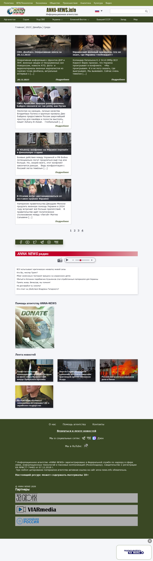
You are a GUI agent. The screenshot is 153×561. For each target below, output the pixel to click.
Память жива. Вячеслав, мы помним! (34, 282)
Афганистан (10, 19)
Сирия (26, 19)
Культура (98, 3)
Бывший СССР (103, 19)
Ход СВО (40, 19)
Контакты (98, 424)
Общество (55, 3)
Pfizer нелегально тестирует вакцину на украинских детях (44, 276)
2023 (28, 27)
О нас (52, 424)
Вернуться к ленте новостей (76, 430)
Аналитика (85, 3)
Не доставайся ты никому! (29, 286)
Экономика (41, 3)
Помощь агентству (74, 424)
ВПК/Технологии (24, 3)
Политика (8, 3)
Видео (109, 3)
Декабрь (37, 27)
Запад (123, 19)
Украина (56, 19)
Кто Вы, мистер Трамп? (27, 273)
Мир (136, 19)
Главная (19, 27)
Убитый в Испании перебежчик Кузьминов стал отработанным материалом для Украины (57, 279)
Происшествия (70, 3)
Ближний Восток (78, 19)
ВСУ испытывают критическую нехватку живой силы (41, 269)
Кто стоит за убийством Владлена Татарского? (38, 289)
